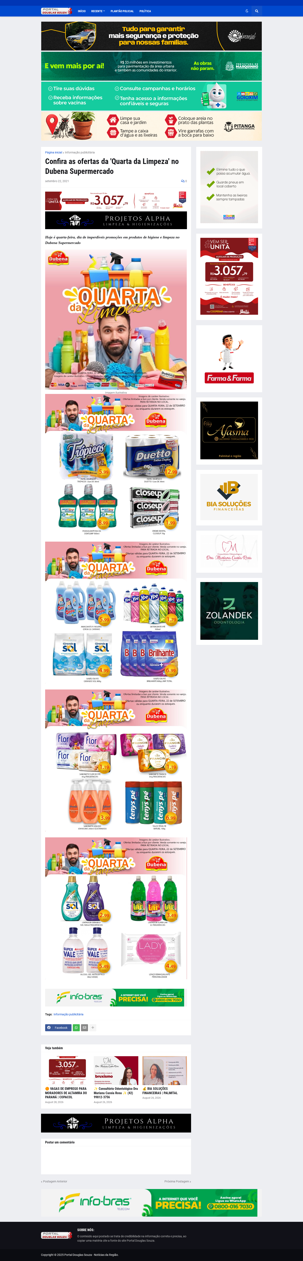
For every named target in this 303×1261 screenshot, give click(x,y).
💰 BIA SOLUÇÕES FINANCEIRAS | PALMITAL (160, 1091)
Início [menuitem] (82, 11)
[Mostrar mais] (92, 1027)
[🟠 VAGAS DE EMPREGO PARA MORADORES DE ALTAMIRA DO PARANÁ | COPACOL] (67, 1070)
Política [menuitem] (145, 11)
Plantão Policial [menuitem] (122, 11)
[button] (246, 11)
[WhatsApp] (76, 1027)
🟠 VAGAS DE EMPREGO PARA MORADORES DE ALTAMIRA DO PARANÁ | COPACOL (66, 1093)
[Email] (84, 1027)
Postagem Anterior (55, 1181)
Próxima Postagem (176, 1181)
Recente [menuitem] (96, 11)
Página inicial (53, 152)
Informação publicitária (80, 152)
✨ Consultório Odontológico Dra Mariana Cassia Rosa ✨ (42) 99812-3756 (116, 1093)
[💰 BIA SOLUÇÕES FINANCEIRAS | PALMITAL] (164, 1070)
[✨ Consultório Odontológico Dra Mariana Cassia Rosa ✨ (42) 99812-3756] (116, 1070)
